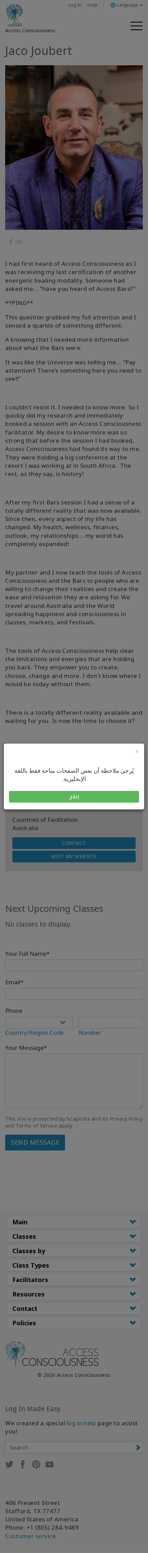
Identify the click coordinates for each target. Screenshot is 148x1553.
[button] (74, 797)
